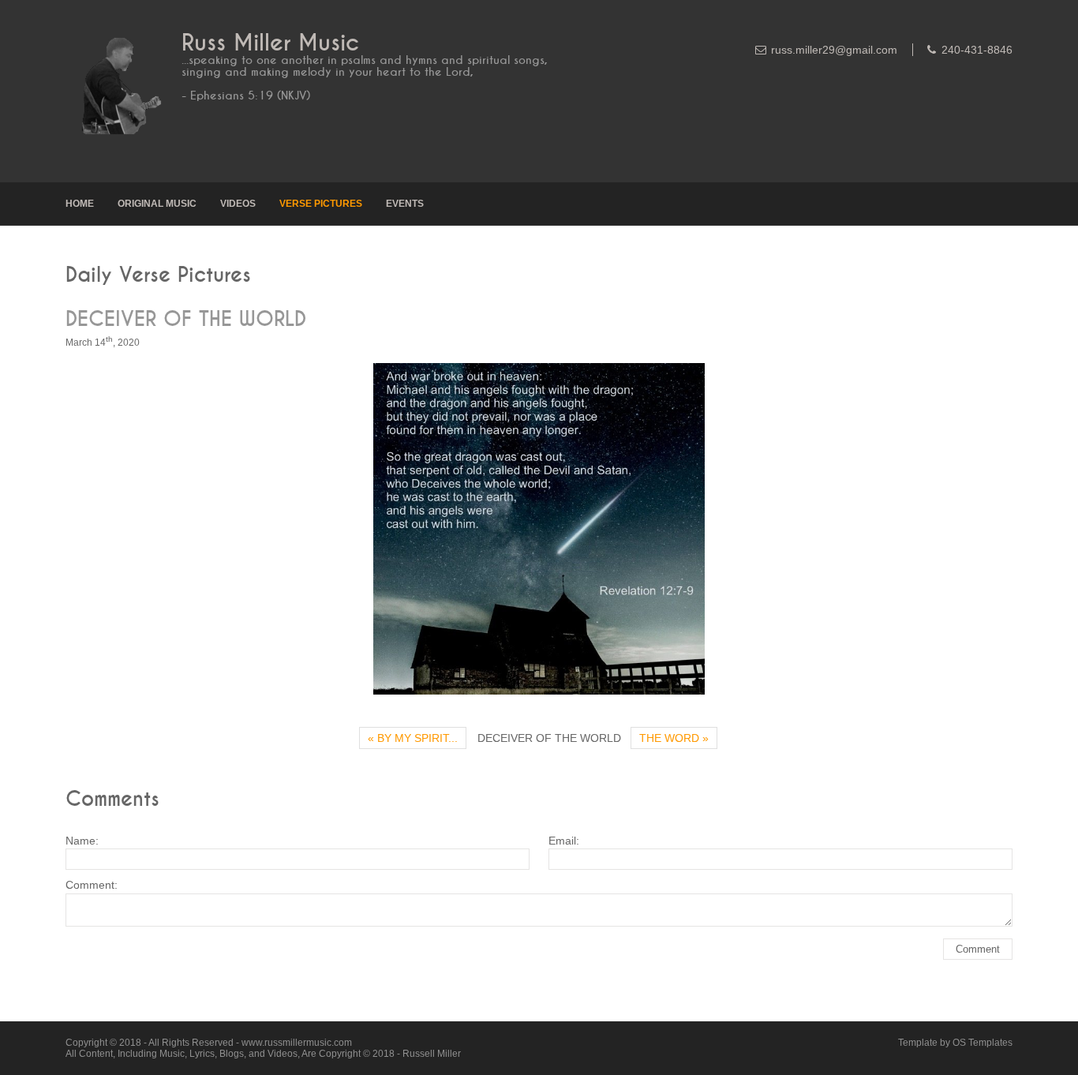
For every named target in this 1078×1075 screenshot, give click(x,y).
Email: (563, 840)
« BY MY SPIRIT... (413, 738)
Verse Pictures (320, 203)
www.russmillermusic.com (296, 1042)
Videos (238, 203)
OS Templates (982, 1042)
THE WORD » (674, 738)
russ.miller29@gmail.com (834, 49)
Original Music (157, 203)
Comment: (92, 884)
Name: (82, 840)
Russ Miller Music (270, 43)
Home (80, 203)
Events (405, 203)
